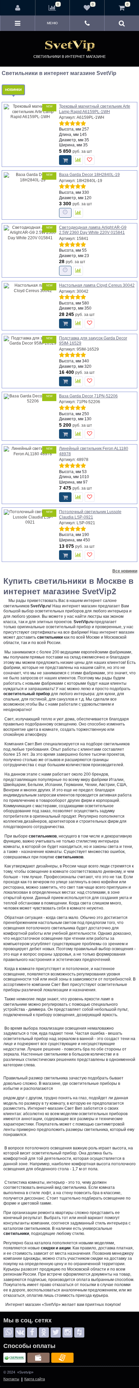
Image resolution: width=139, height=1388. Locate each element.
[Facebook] (32, 1332)
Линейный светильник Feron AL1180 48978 (93, 451)
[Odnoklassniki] (44, 1332)
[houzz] (79, 1332)
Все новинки (124, 571)
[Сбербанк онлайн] (14, 1358)
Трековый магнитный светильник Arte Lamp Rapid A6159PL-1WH (94, 109)
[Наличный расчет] (38, 1358)
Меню (52, 23)
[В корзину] (65, 160)
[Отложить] (89, 160)
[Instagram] (67, 1332)
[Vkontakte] (20, 1332)
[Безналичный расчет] (62, 1358)
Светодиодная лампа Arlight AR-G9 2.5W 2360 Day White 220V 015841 (93, 230)
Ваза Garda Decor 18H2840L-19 (89, 174)
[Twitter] (56, 1332)
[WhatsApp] (8, 1332)
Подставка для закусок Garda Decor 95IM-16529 (93, 341)
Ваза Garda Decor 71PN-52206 (88, 396)
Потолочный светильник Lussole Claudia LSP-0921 (90, 514)
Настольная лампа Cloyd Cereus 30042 (97, 285)
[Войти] (17, 7)
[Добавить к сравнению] (78, 160)
